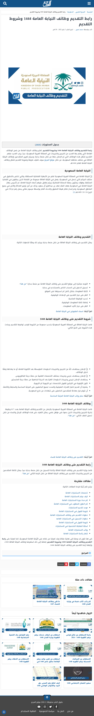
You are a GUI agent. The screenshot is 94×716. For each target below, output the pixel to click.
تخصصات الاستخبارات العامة (76, 493)
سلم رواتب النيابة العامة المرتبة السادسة (66, 396)
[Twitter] (51, 707)
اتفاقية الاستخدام (28, 711)
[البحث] (5, 3)
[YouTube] (39, 707)
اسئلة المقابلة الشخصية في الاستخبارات (71, 526)
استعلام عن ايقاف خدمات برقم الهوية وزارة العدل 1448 (47, 636)
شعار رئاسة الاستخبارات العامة (75, 533)
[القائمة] (89, 3)
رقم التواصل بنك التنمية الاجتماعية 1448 (19, 636)
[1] (74, 192)
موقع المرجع (49, 160)
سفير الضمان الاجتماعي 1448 (79, 683)
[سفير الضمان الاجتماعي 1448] (78, 674)
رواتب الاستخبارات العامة (78, 530)
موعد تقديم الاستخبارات (78, 507)
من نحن (70, 711)
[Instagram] (45, 707)
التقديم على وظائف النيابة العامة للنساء (66, 457)
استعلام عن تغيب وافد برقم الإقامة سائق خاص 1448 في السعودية (48, 661)
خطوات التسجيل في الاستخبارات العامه (72, 518)
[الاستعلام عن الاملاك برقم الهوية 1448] (16, 650)
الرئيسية (90, 12)
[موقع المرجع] (47, 3)
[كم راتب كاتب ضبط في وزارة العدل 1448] (78, 592)
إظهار (38, 145)
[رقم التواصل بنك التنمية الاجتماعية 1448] (16, 625)
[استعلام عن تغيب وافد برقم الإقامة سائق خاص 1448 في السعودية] (47, 650)
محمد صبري (79, 29)
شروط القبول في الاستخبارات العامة (73, 511)
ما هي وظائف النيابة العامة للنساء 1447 (48, 602)
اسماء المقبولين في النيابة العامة (69, 311)
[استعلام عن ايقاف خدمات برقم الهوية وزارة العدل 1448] (47, 625)
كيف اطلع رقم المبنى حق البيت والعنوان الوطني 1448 (48, 684)
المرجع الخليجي (80, 12)
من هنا (23, 284)
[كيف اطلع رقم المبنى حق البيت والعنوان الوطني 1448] (47, 674)
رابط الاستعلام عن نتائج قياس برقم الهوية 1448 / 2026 (78, 636)
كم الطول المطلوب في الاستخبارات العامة (71, 504)
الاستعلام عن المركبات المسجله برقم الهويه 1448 (80, 660)
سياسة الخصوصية (46, 711)
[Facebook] (56, 707)
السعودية (70, 12)
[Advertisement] (47, 49)
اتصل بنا (60, 711)
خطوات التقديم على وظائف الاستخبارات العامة (69, 515)
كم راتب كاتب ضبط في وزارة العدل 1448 (79, 602)
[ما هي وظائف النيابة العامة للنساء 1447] (47, 592)
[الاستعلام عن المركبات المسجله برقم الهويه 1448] (78, 650)
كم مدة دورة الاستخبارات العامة (75, 500)
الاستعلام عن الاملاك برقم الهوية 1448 (18, 660)
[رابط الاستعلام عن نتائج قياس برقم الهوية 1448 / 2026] (78, 625)
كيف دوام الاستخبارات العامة (76, 496)
